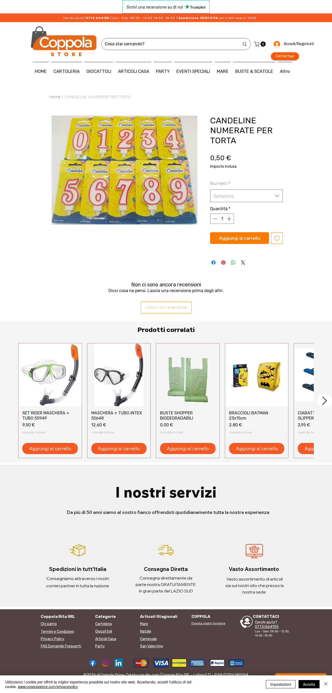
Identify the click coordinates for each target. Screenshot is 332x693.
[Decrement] (214, 219)
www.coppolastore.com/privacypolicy (48, 686)
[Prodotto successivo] (324, 400)
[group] (166, 400)
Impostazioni (280, 684)
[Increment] (229, 219)
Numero (220, 183)
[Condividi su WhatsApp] (233, 262)
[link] (260, 44)
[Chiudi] (326, 684)
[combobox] (246, 195)
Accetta (309, 684)
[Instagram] (105, 663)
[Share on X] (243, 262)
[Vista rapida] (50, 375)
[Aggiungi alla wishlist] (277, 238)
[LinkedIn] (118, 663)
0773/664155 (267, 627)
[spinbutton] (222, 219)
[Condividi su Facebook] (213, 262)
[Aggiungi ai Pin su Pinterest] (223, 262)
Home (55, 96)
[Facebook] (92, 663)
